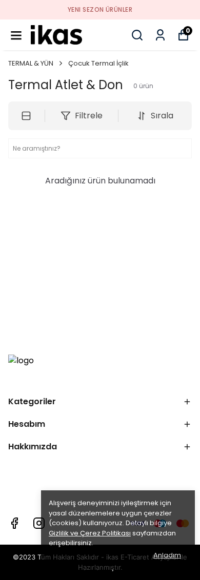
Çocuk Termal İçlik (98, 63)
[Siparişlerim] (160, 35)
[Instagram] (39, 523)
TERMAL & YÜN (30, 63)
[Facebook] (14, 523)
